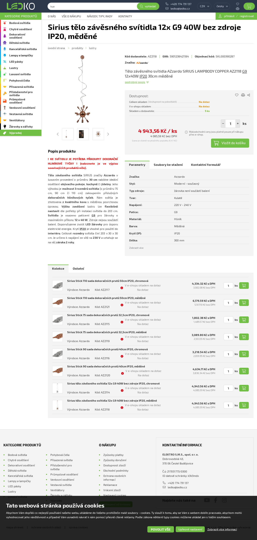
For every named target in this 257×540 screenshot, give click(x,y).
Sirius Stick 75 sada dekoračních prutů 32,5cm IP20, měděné (107, 332)
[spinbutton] (230, 123)
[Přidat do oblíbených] (236, 95)
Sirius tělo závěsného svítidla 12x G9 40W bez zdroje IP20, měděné (112, 400)
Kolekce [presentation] (58, 268)
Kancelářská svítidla (23, 49)
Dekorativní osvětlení (17, 36)
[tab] (137, 165)
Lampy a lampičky (21, 55)
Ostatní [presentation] (78, 268)
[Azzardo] (142, 62)
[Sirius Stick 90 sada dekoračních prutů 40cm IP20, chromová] (57, 354)
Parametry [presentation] (137, 165)
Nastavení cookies (114, 495)
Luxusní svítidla (20, 74)
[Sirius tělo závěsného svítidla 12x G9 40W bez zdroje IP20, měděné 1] (83, 90)
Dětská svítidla (19, 42)
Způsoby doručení (114, 460)
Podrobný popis (135, 82)
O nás (52, 16)
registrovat (247, 16)
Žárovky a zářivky (21, 126)
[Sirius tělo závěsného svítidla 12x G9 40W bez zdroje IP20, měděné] (57, 405)
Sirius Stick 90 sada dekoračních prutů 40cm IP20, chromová (107, 349)
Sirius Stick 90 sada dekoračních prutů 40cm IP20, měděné (106, 366)
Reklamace (110, 484)
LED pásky (16, 61)
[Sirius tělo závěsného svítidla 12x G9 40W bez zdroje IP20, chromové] (57, 388)
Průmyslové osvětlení (17, 101)
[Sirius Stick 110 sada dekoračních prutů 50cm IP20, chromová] (57, 285)
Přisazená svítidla (21, 86)
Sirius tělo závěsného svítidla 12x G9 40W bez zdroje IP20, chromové (113, 383)
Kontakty (125, 16)
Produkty (77, 48)
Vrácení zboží (112, 490)
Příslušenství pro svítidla (21, 93)
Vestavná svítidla (21, 114)
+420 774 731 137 (180, 4)
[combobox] (204, 6)
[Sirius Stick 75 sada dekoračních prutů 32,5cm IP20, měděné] (57, 337)
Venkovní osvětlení (22, 107)
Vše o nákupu (71, 16)
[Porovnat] (240, 8)
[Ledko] (20, 6)
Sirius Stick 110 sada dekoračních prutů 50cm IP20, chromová (107, 280)
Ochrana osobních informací (114, 477)
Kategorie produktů (21, 16)
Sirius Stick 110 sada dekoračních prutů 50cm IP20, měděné (106, 297)
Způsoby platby (113, 454)
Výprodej (15, 132)
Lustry (13, 67)
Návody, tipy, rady (99, 16)
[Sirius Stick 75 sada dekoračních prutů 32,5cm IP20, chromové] (57, 320)
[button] (237, 123)
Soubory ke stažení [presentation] (168, 165)
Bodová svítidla (19, 22)
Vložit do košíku (234, 143)
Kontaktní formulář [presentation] (206, 165)
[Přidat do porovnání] (243, 95)
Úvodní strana (56, 48)
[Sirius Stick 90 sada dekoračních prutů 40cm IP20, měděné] (57, 371)
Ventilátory (17, 120)
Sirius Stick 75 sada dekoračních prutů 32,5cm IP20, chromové (108, 315)
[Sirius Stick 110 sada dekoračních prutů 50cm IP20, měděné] (57, 302)
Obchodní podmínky (115, 470)
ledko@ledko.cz (180, 8)
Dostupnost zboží (114, 465)
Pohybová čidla (19, 80)
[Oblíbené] (240, 4)
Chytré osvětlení (20, 29)
